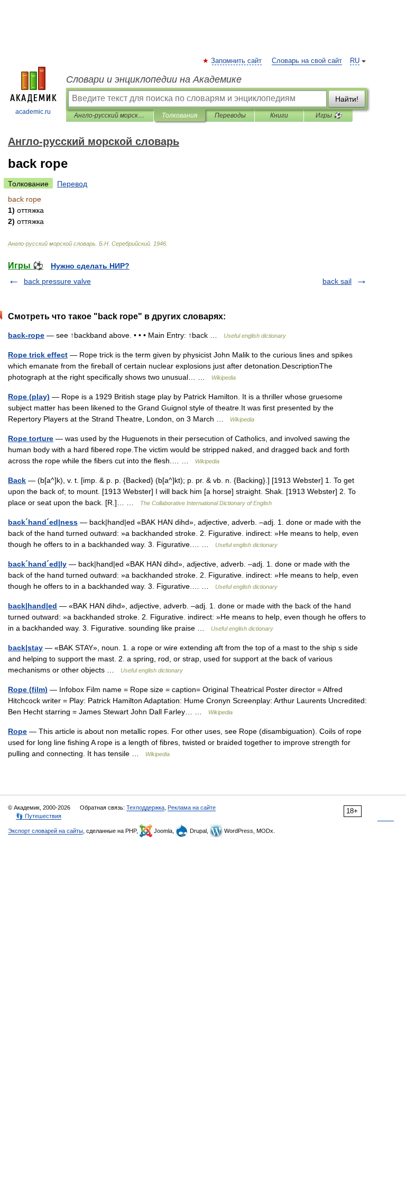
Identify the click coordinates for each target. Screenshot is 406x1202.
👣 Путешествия (38, 816)
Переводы (230, 115)
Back (17, 480)
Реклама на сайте (192, 807)
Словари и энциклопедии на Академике (154, 79)
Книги (279, 115)
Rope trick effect (38, 355)
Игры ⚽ (329, 115)
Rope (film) (28, 689)
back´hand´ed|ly (37, 564)
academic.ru (33, 111)
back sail (337, 281)
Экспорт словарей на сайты (45, 831)
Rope (17, 731)
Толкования (179, 115)
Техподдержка (145, 807)
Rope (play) (29, 396)
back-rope (26, 335)
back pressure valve (57, 281)
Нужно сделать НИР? (90, 266)
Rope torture (30, 438)
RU (354, 61)
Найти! (346, 99)
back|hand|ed (32, 606)
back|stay (25, 647)
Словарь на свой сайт (307, 61)
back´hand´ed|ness (43, 522)
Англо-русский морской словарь (109, 115)
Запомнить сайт (237, 61)
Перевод (72, 184)
